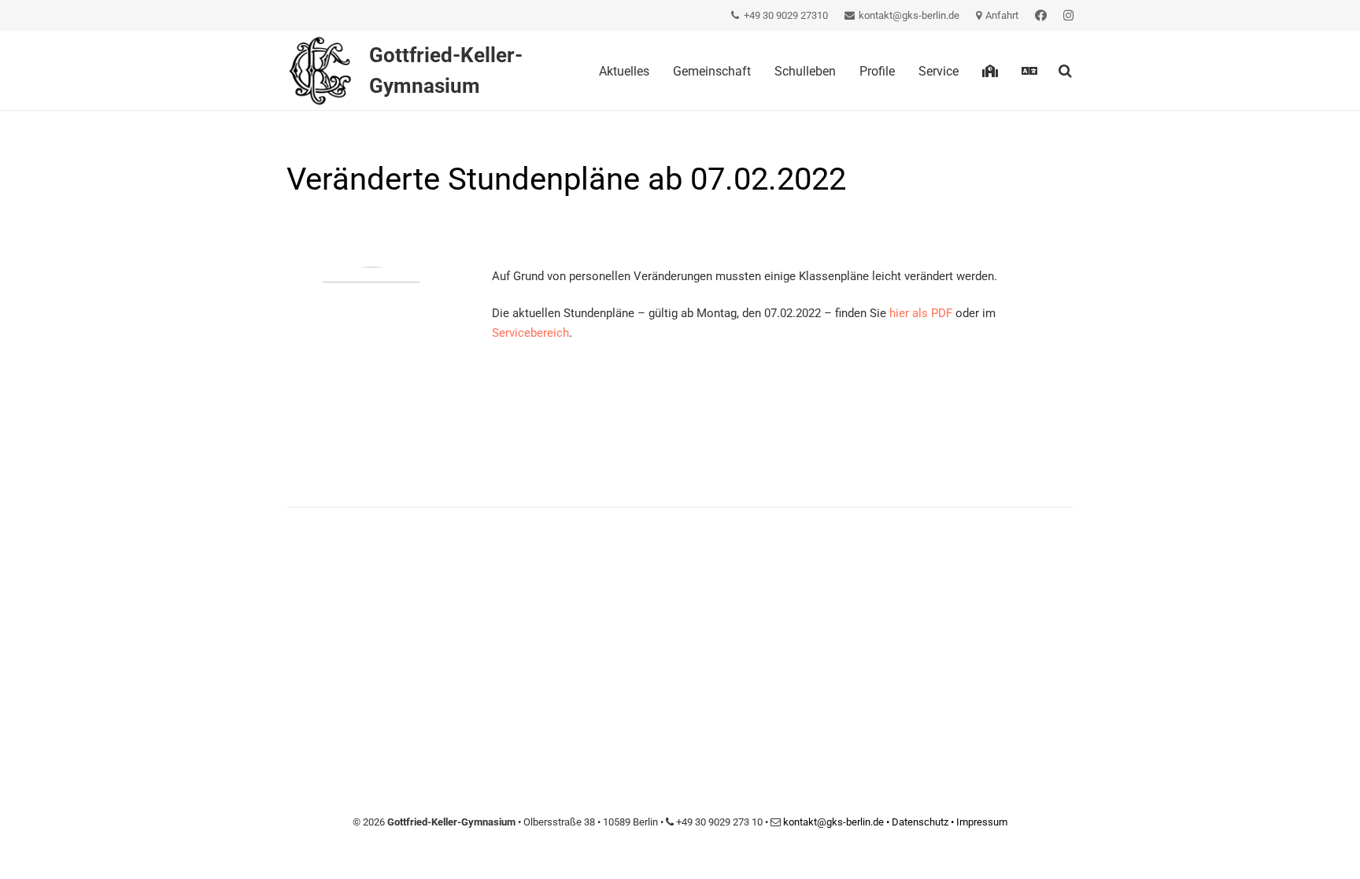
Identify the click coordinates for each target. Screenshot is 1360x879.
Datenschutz (920, 822)
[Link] (1041, 16)
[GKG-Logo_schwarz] (319, 70)
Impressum (981, 822)
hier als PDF (920, 313)
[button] (1065, 71)
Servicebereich (530, 333)
